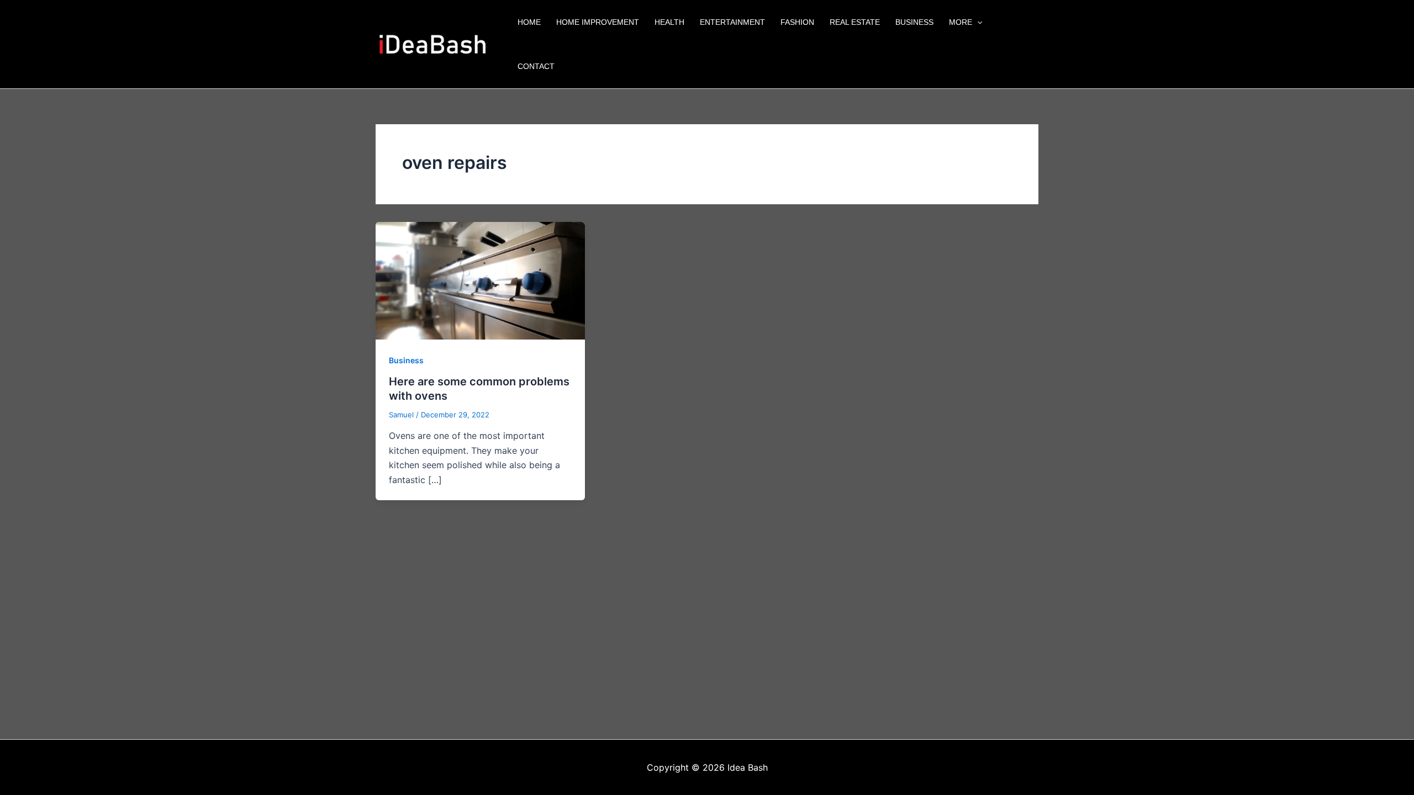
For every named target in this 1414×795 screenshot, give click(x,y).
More (960, 22)
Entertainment (732, 22)
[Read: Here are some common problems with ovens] (480, 279)
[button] (977, 22)
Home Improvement (597, 22)
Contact (536, 66)
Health (669, 22)
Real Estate (855, 22)
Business (914, 22)
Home (529, 22)
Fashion (797, 22)
